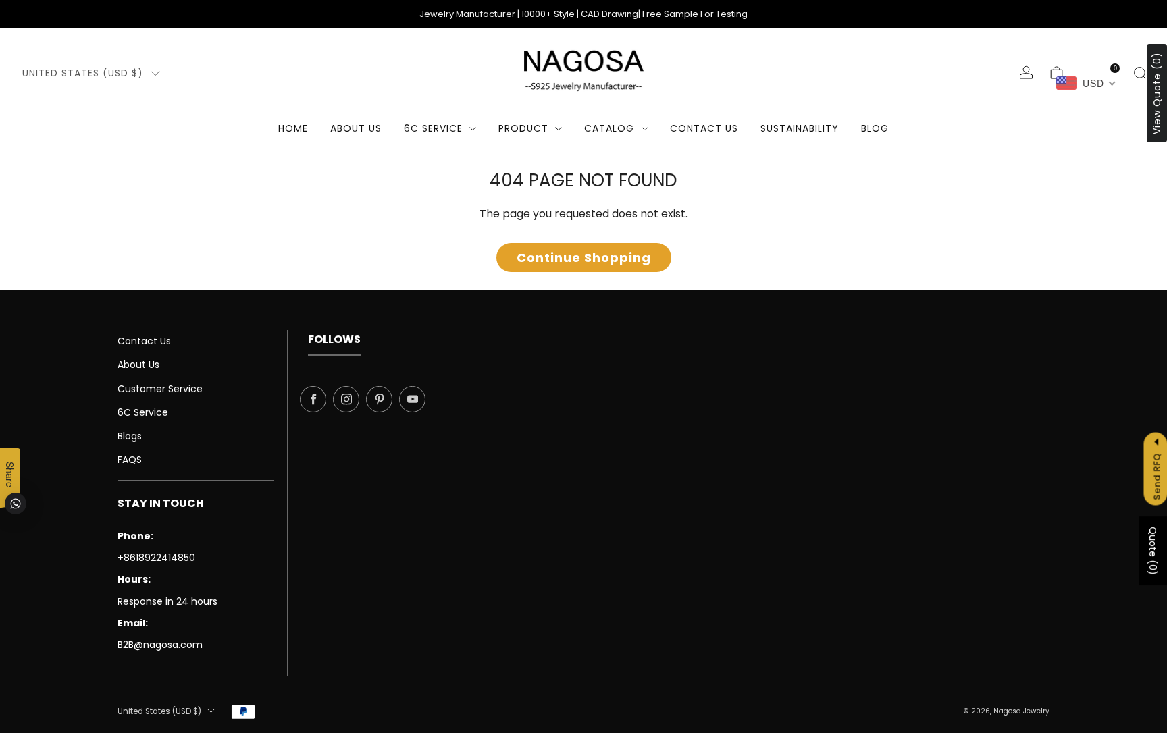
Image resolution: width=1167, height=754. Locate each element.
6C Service (433, 128)
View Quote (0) (1157, 93)
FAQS (130, 459)
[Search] (1140, 72)
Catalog (609, 128)
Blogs (130, 436)
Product (523, 128)
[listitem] (583, 14)
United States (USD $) (82, 73)
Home (293, 128)
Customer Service (160, 389)
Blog (875, 128)
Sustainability (799, 128)
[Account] (1026, 72)
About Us (356, 128)
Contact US (704, 128)
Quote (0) (1153, 551)
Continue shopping (584, 257)
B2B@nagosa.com (160, 644)
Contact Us (144, 341)
